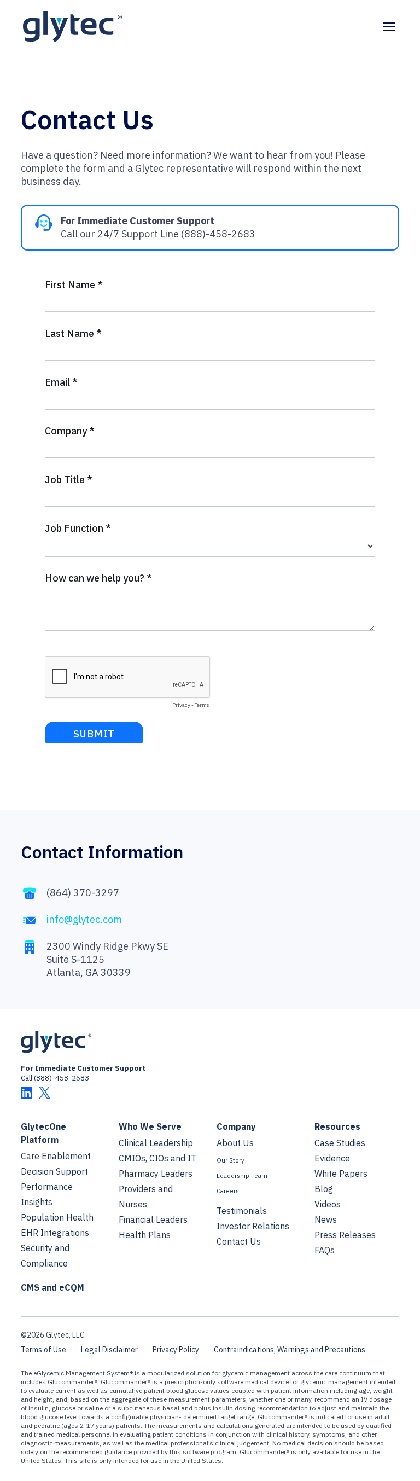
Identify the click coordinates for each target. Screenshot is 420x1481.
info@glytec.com (84, 919)
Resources (337, 1126)
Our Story (230, 1160)
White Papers (341, 1173)
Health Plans (145, 1234)
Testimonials (242, 1210)
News (325, 1219)
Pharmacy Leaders (155, 1173)
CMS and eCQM (52, 1287)
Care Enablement (56, 1156)
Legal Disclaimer (109, 1350)
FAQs (324, 1250)
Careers (228, 1191)
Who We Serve (150, 1126)
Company (236, 1126)
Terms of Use (43, 1350)
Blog (323, 1188)
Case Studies (339, 1142)
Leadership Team (242, 1175)
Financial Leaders (153, 1219)
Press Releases (345, 1234)
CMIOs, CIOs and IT (157, 1158)
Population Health (57, 1217)
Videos (327, 1204)
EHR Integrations (55, 1232)
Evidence (332, 1158)
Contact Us (239, 1241)
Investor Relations (253, 1226)
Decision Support (54, 1171)
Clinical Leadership (156, 1142)
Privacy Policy (176, 1350)
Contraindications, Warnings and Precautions (289, 1350)
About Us (235, 1142)
